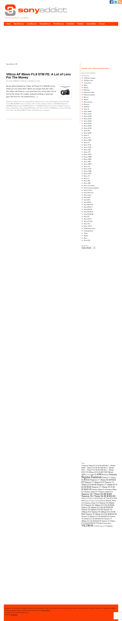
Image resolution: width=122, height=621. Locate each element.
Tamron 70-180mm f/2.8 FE (92, 509)
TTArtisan (99, 523)
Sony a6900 (88, 133)
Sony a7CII (87, 145)
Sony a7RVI (88, 164)
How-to (86, 97)
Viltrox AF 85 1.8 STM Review (49, 108)
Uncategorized (88, 231)
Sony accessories (89, 185)
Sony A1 (86, 109)
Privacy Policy (46, 610)
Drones (86, 87)
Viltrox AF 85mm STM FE (18, 110)
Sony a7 (86, 135)
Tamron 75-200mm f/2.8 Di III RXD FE (96, 519)
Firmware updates (89, 95)
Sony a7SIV (87, 173)
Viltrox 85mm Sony (12, 108)
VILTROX (17, 104)
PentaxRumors (45, 24)
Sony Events (88, 190)
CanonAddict (91, 24)
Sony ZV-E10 (88, 221)
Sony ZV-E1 (88, 219)
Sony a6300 (88, 118)
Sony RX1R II (88, 212)
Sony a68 (87, 130)
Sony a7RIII (88, 157)
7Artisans (84, 465)
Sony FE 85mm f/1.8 (52, 101)
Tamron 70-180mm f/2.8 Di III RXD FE (97, 507)
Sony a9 (86, 178)
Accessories (87, 83)
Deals (85, 85)
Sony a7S (87, 166)
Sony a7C (87, 142)
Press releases (88, 102)
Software (86, 107)
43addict (80, 24)
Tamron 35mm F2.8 (92, 503)
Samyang (113, 474)
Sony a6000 (88, 111)
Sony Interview (89, 192)
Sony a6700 (88, 128)
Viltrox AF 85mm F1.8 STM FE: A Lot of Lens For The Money (38, 75)
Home (9, 24)
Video (86, 233)
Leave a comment (43, 110)
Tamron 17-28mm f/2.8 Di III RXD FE (98, 488)
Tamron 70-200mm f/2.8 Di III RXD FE (95, 516)
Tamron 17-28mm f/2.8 (94, 482)
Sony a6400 (88, 121)
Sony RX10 (87, 202)
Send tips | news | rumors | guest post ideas (95, 68)
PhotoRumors (58, 24)
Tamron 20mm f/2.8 (99, 489)
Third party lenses (89, 228)
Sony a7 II (87, 138)
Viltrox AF (35, 108)
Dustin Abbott (35, 101)
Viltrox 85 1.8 (32, 104)
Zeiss (85, 238)
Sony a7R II (87, 154)
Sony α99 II (87, 226)
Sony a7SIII (87, 171)
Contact (102, 24)
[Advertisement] (61, 44)
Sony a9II (87, 181)
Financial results (89, 92)
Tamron (96, 476)
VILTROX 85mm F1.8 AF (45, 106)
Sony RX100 (88, 209)
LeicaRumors (32, 24)
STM (11, 104)
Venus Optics (107, 523)
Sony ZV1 (87, 224)
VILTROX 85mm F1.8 (29, 106)
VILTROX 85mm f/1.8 (60, 104)
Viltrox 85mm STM (25, 108)
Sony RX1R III (88, 214)
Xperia (86, 235)
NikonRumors (19, 24)
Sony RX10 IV (88, 204)
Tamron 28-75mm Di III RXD (96, 494)
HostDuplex (14, 615)
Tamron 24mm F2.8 (106, 491)
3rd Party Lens (17, 101)
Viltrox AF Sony (32, 110)
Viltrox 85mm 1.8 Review (45, 104)
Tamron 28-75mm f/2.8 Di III (89, 498)
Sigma (85, 476)
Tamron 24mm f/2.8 (92, 491)
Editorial (86, 90)
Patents (86, 99)
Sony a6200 (88, 116)
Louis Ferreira (14, 81)
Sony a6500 (88, 123)
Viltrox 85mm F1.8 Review (61, 106)
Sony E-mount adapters (91, 188)
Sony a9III (87, 183)
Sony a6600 (88, 126)
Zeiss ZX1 (87, 240)
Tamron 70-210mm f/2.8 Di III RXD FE (98, 517)
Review (43, 101)
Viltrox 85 (23, 104)
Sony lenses (87, 195)
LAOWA (99, 474)
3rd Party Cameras (89, 78)
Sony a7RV (87, 161)
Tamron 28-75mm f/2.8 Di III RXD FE (95, 501)
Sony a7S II (87, 169)
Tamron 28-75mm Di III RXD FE (98, 496)
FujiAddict (70, 24)
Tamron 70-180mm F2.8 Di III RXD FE (101, 514)
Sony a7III (87, 150)
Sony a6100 (88, 114)
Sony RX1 (87, 200)
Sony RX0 (87, 197)
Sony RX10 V (88, 207)
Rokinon (106, 474)
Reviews (86, 104)
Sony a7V (87, 176)
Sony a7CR (87, 147)
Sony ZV (86, 216)
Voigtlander (109, 526)
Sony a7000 (88, 140)
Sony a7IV (87, 152)
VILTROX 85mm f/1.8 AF (14, 106)
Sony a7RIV (88, 159)
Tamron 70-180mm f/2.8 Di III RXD (99, 505)
